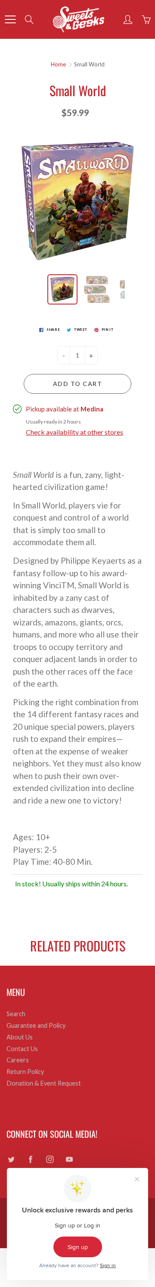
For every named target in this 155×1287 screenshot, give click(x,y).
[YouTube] (69, 1159)
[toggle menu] (10, 19)
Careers (17, 1060)
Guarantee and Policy (35, 1025)
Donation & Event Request (43, 1083)
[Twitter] (11, 1159)
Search (15, 1013)
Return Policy (25, 1071)
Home (58, 64)
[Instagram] (49, 1159)
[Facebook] (30, 1159)
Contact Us (22, 1048)
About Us (19, 1037)
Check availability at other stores (74, 432)
